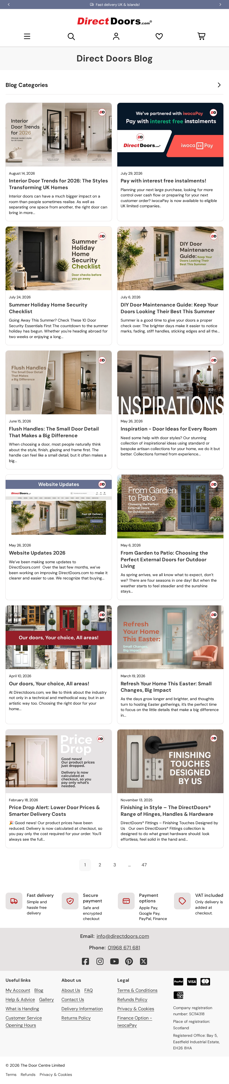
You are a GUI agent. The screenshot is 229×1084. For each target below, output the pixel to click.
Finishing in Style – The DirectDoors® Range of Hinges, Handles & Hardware (167, 810)
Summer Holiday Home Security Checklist (48, 308)
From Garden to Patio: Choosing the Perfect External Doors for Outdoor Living (164, 559)
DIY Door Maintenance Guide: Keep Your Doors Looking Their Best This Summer (169, 308)
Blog (38, 990)
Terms (11, 1074)
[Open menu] (27, 36)
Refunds (28, 1074)
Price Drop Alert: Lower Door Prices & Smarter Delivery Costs (54, 810)
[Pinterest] (129, 961)
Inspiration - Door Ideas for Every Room (169, 428)
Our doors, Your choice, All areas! (49, 683)
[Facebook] (85, 961)
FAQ (88, 990)
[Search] (71, 36)
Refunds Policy (132, 999)
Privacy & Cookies (135, 1009)
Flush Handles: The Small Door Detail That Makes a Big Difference (54, 432)
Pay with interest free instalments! (163, 180)
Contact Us (72, 999)
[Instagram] (100, 961)
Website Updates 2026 (37, 553)
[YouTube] (114, 961)
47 (144, 865)
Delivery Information (82, 1009)
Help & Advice (20, 999)
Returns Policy (76, 1018)
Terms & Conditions (137, 990)
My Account (18, 990)
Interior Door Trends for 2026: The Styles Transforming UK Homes (58, 184)
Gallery (46, 999)
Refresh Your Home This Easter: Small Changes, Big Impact (166, 686)
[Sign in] (116, 36)
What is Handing (22, 1009)
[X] (144, 961)
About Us (70, 990)
